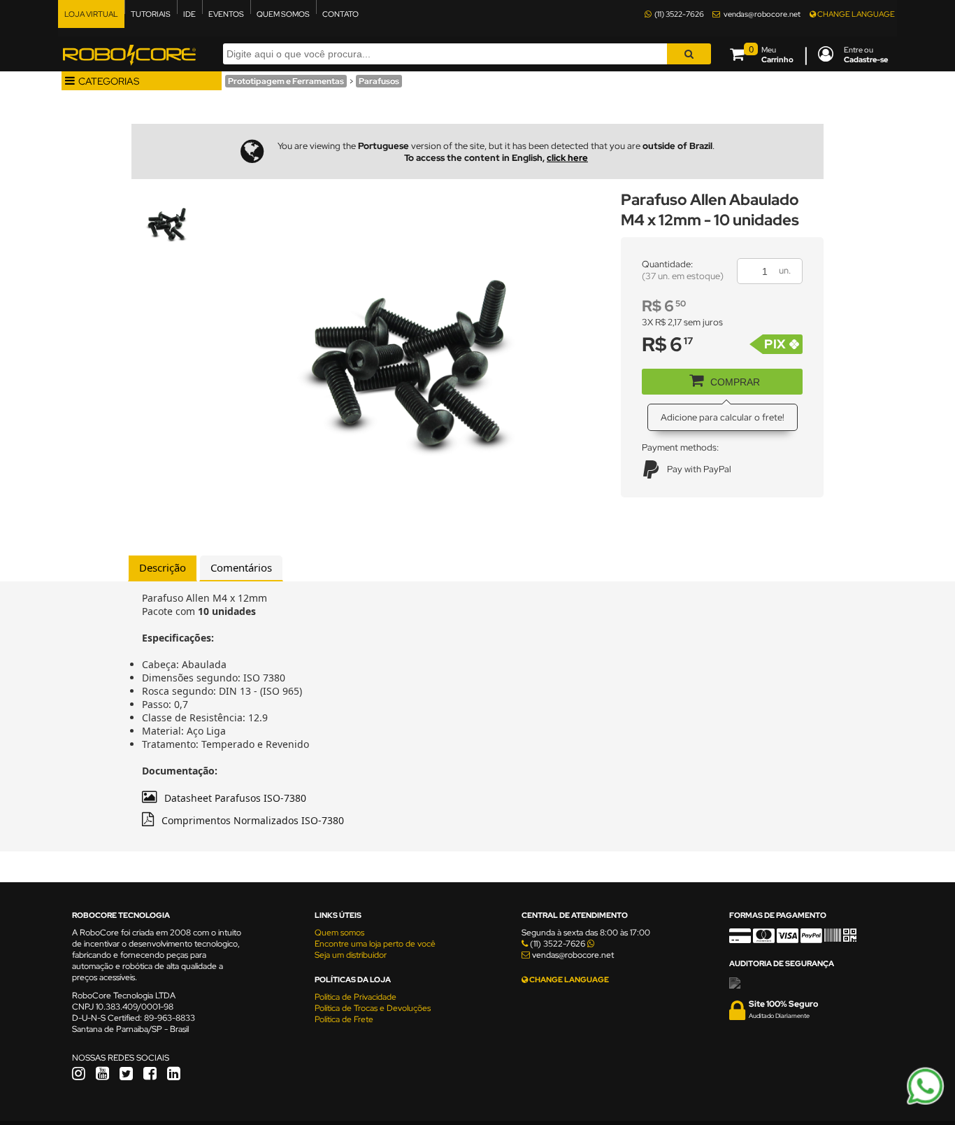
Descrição (162, 567)
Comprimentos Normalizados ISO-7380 (252, 820)
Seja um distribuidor (351, 955)
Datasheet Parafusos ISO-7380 (235, 798)
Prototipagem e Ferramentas (286, 81)
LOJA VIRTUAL (91, 14)
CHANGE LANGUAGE (855, 14)
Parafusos (379, 81)
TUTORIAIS (151, 14)
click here (567, 158)
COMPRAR (735, 382)
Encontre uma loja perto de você (375, 943)
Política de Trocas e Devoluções (373, 1008)
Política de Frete (344, 1019)
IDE (189, 14)
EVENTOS (226, 14)
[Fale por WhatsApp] (925, 1103)
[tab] (162, 568)
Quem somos (339, 932)
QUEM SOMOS (283, 14)
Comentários (241, 567)
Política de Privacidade (355, 997)
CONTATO (340, 14)
